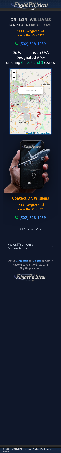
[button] (30, 99)
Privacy (6, 452)
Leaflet (31, 132)
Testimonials (46, 449)
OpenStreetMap (44, 132)
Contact (36, 449)
